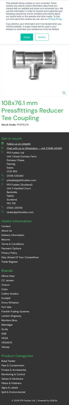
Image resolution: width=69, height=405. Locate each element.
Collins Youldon (10, 293)
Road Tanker (8, 361)
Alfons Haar (8, 276)
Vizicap (5, 347)
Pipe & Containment (12, 365)
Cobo (4, 289)
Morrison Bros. (9, 320)
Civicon (5, 284)
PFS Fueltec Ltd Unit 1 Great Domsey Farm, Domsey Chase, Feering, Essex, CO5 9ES (22, 162)
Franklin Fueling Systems (15, 311)
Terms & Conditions (12, 244)
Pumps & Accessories (13, 369)
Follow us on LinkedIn (19, 143)
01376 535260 (15, 175)
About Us (6, 230)
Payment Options (11, 248)
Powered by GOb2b (47, 400)
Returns (5, 239)
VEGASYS (6, 342)
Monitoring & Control (13, 374)
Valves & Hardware (12, 378)
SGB (3, 333)
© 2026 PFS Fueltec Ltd (23, 400)
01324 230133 (14, 207)
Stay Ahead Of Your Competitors (20, 257)
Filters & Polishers (11, 383)
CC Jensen (7, 280)
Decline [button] (42, 37)
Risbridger (7, 324)
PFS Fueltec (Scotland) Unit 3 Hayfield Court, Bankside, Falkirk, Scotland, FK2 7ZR (19, 194)
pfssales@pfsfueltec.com (21, 180)
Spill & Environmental (13, 392)
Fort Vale (6, 307)
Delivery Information (12, 235)
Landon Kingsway (11, 315)
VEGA (4, 338)
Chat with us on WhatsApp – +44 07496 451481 (34, 148)
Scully (4, 329)
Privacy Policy (55, 18)
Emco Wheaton (10, 302)
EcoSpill (5, 298)
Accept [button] (27, 37)
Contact (6, 226)
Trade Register (9, 261)
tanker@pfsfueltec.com (20, 212)
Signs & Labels (9, 387)
